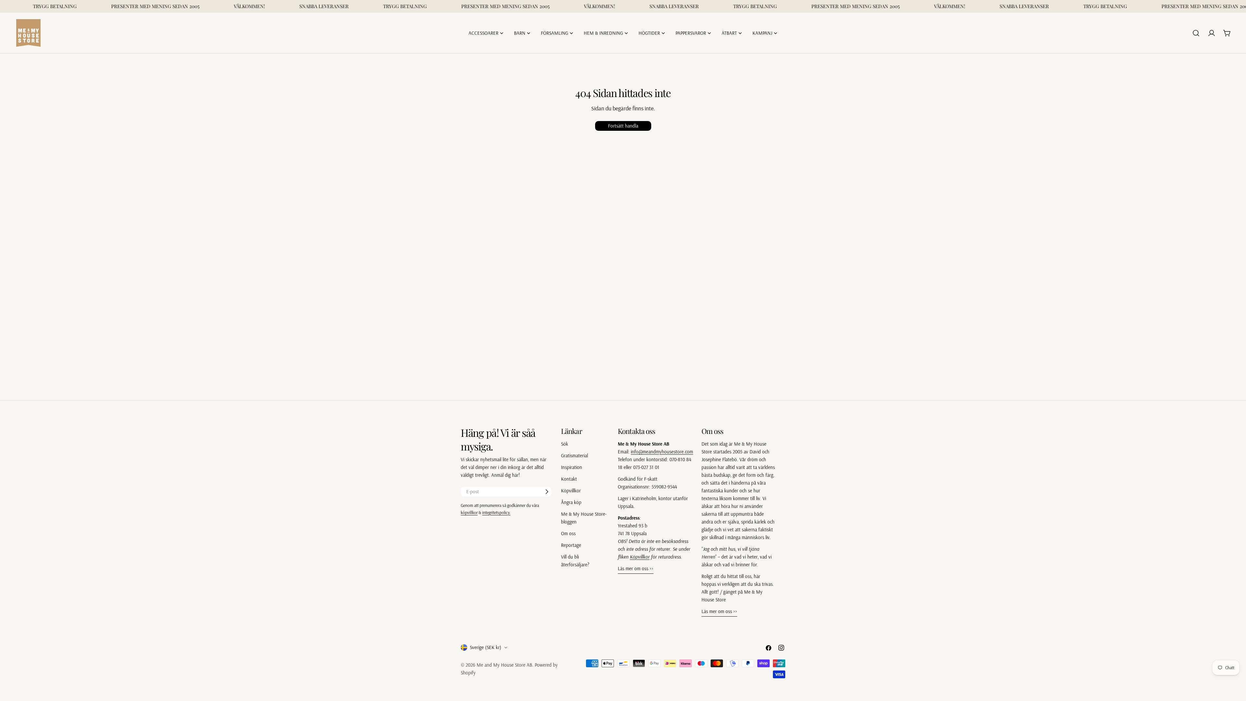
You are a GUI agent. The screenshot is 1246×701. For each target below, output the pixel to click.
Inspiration (571, 467)
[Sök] (1196, 33)
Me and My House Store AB (504, 665)
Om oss (568, 533)
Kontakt (569, 479)
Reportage (571, 545)
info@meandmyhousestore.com (662, 452)
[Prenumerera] (547, 492)
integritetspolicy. (496, 512)
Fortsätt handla (623, 126)
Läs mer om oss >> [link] (636, 568)
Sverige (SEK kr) (485, 647)
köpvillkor (469, 512)
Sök (564, 444)
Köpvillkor (571, 490)
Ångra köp (571, 502)
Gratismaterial (574, 455)
